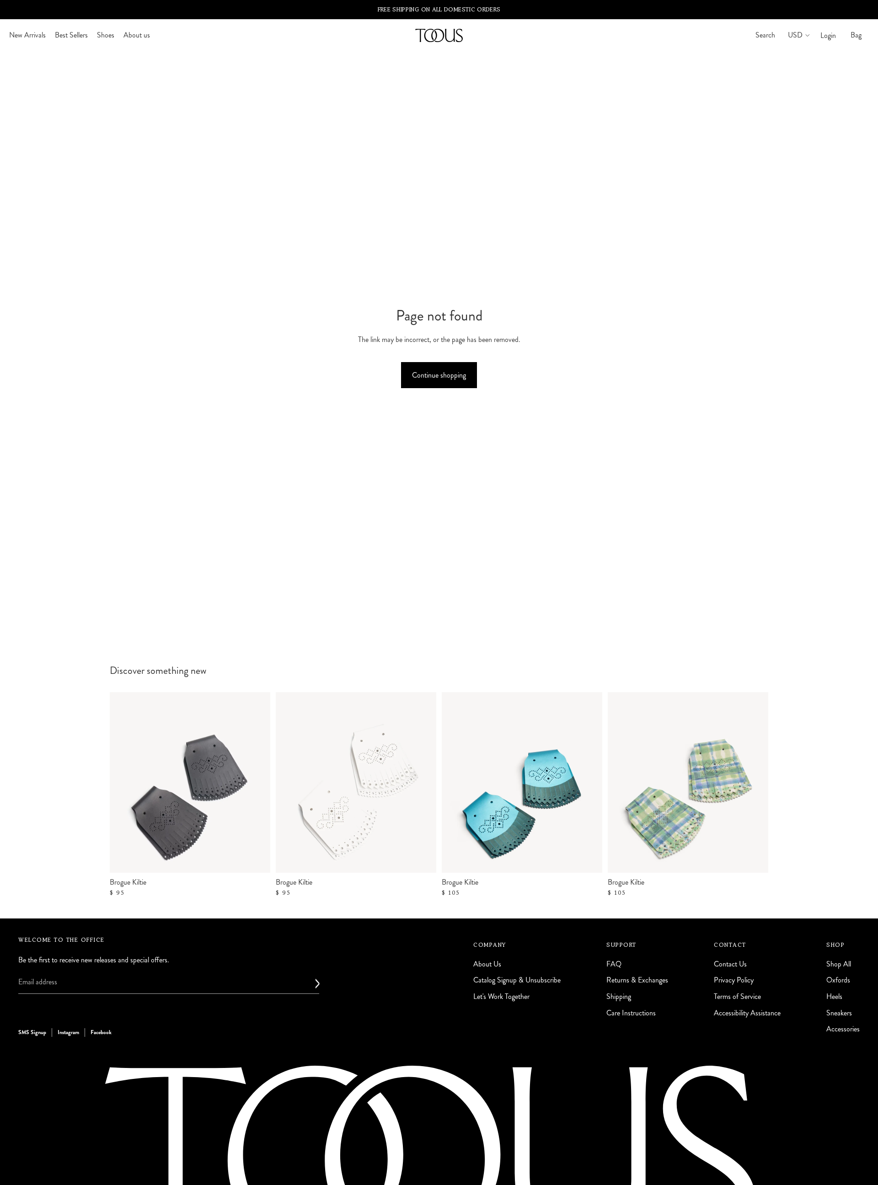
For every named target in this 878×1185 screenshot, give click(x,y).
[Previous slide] (455, 783)
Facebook (101, 1032)
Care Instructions (631, 1013)
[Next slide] (588, 783)
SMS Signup (32, 1032)
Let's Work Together (501, 996)
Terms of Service (737, 996)
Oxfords (838, 980)
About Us (487, 964)
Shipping (618, 996)
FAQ (613, 964)
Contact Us (730, 964)
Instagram (68, 1032)
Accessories (843, 1029)
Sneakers (839, 1013)
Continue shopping (439, 375)
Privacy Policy (734, 980)
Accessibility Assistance (747, 1013)
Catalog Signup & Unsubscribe (517, 980)
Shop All (838, 964)
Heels (834, 996)
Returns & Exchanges (637, 980)
